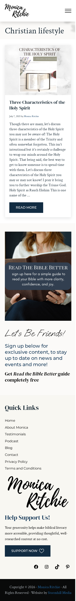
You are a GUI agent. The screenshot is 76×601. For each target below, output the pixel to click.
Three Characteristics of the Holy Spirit (37, 105)
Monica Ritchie (49, 587)
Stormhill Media (59, 592)
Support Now (24, 551)
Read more (29, 208)
